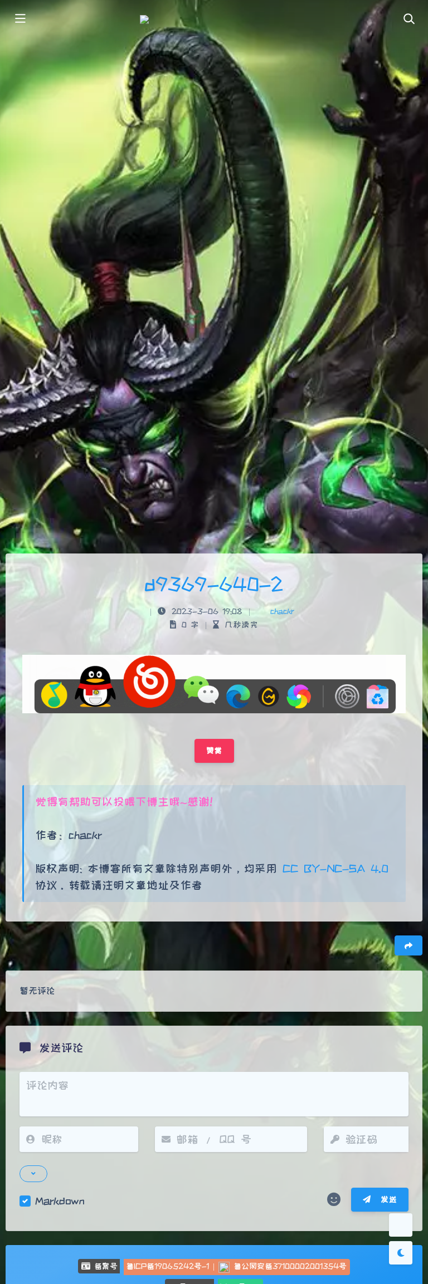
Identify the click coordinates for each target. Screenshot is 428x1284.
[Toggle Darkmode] (400, 1253)
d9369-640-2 (214, 584)
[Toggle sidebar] (19, 19)
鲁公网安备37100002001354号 (290, 1266)
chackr (282, 611)
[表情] (334, 1200)
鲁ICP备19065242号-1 (167, 1266)
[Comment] (400, 1225)
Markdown (59, 1201)
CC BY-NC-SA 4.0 (332, 868)
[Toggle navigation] (408, 19)
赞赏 (214, 750)
